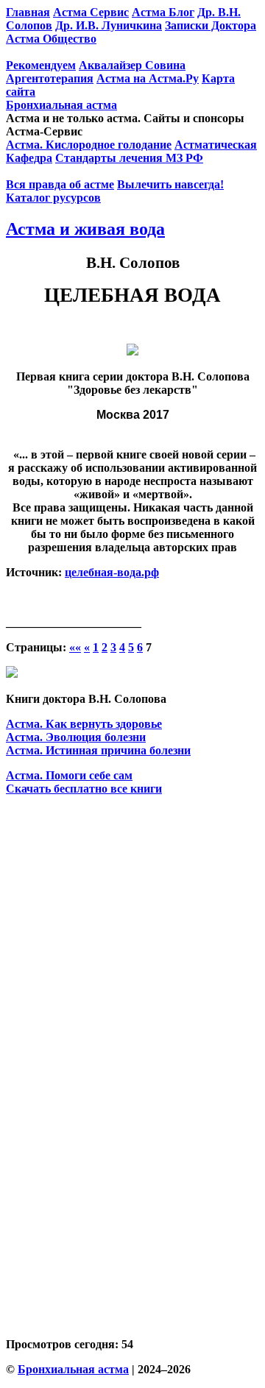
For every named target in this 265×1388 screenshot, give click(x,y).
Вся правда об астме (60, 184)
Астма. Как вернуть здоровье (84, 724)
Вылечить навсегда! (170, 184)
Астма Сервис (91, 12)
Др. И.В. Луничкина (108, 25)
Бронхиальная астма (61, 105)
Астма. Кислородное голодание (89, 144)
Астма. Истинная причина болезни (98, 750)
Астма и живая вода (85, 228)
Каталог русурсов (53, 197)
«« (75, 647)
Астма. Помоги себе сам (69, 775)
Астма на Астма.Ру (147, 78)
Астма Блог (163, 12)
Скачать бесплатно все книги (84, 788)
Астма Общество (51, 38)
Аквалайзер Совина (132, 65)
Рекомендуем (41, 65)
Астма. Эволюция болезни (76, 737)
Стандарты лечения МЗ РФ (129, 158)
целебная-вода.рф (112, 572)
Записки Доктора (210, 25)
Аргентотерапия (49, 78)
